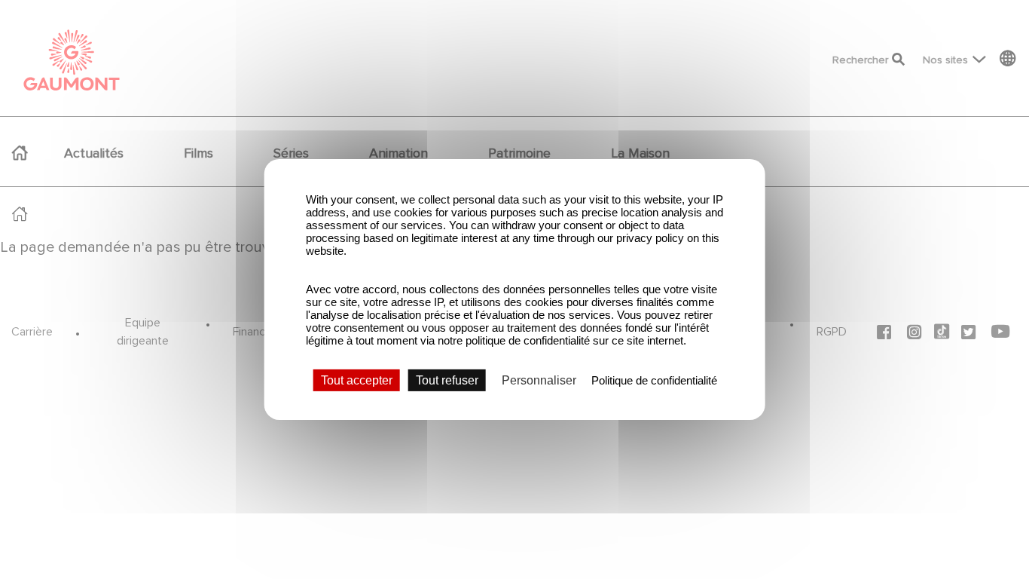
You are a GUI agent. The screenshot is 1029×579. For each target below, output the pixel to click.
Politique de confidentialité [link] (654, 380)
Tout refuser (447, 380)
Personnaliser (539, 380)
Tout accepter (356, 380)
